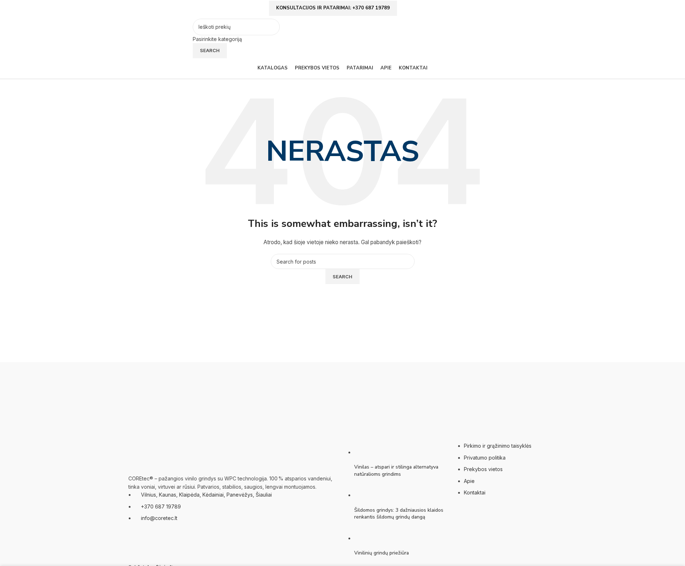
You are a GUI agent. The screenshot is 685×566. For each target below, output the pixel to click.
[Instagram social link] (552, 10)
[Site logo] (158, 38)
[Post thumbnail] (367, 452)
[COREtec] (342, 402)
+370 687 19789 (161, 506)
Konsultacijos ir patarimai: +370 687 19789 (333, 8)
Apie (469, 481)
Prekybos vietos (483, 469)
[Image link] (164, 454)
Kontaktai (474, 492)
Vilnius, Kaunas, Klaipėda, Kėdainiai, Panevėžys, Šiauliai (206, 495)
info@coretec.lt (159, 518)
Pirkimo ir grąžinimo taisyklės (497, 446)
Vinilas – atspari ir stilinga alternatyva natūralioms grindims (396, 471)
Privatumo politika (485, 458)
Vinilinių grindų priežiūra (381, 552)
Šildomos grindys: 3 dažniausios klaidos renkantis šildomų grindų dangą (398, 514)
